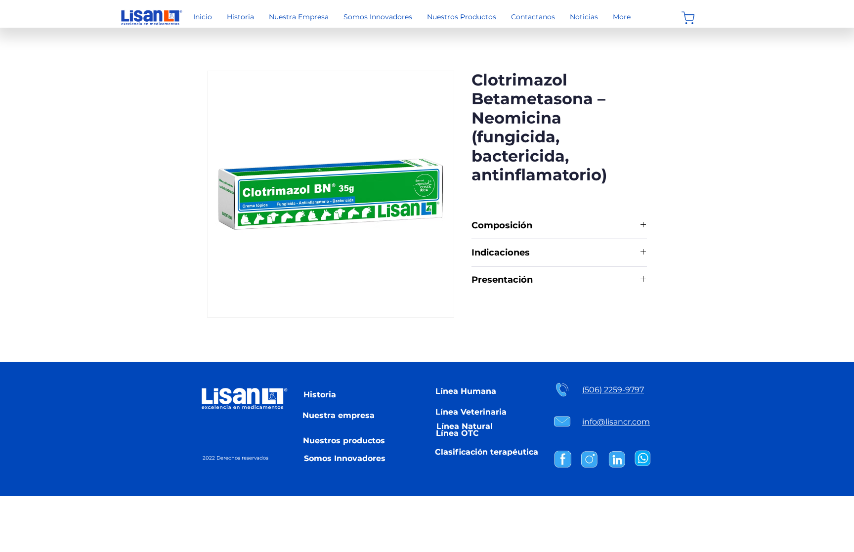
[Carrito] (687, 18)
